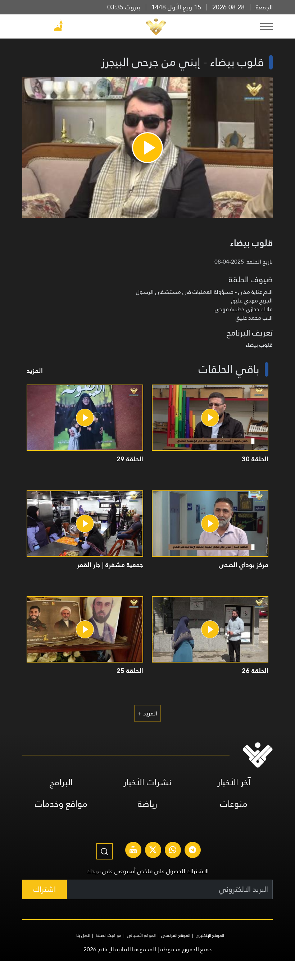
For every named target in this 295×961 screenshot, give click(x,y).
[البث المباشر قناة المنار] (133, 851)
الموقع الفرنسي (175, 935)
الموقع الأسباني (141, 935)
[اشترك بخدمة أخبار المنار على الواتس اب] (172, 851)
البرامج (61, 782)
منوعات (234, 803)
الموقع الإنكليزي (210, 935)
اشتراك (44, 889)
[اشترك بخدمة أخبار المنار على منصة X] (152, 851)
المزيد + (147, 713)
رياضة (147, 803)
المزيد (35, 371)
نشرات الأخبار (147, 782)
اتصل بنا (83, 935)
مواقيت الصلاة (109, 935)
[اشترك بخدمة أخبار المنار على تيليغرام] (192, 851)
